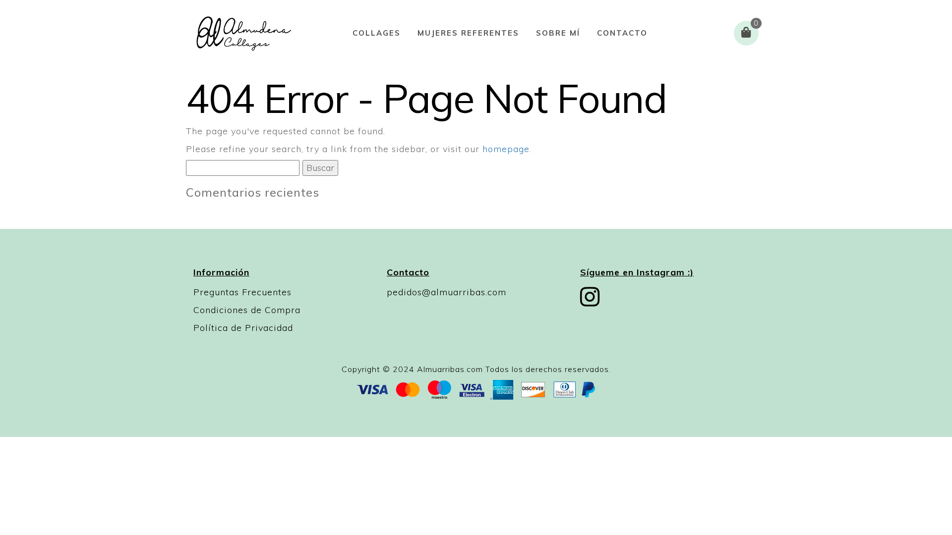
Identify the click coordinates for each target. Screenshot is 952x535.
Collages (377, 33)
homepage (506, 149)
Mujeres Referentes (468, 33)
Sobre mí (558, 33)
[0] (746, 33)
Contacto (622, 33)
